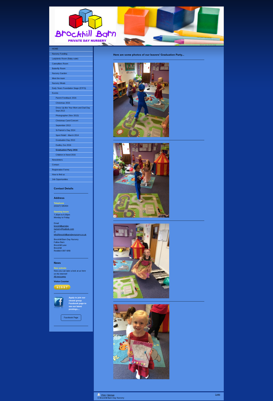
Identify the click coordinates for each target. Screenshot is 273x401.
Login (217, 394)
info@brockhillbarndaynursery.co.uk (70, 234)
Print (103, 395)
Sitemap (110, 395)
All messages (60, 276)
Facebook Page (71, 317)
